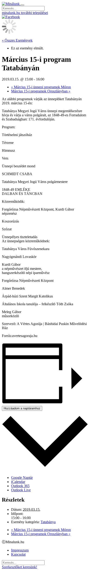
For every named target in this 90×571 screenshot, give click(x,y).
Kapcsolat (18, 554)
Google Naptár (22, 478)
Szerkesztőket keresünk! (19, 567)
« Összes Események (17, 40)
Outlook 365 (20, 486)
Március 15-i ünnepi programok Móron (41, 87)
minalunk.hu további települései (25, 13)
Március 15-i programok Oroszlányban (40, 91)
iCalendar (18, 482)
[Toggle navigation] (22, 5)
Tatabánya (48, 522)
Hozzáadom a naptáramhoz (22, 408)
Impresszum (20, 550)
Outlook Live (21, 490)
